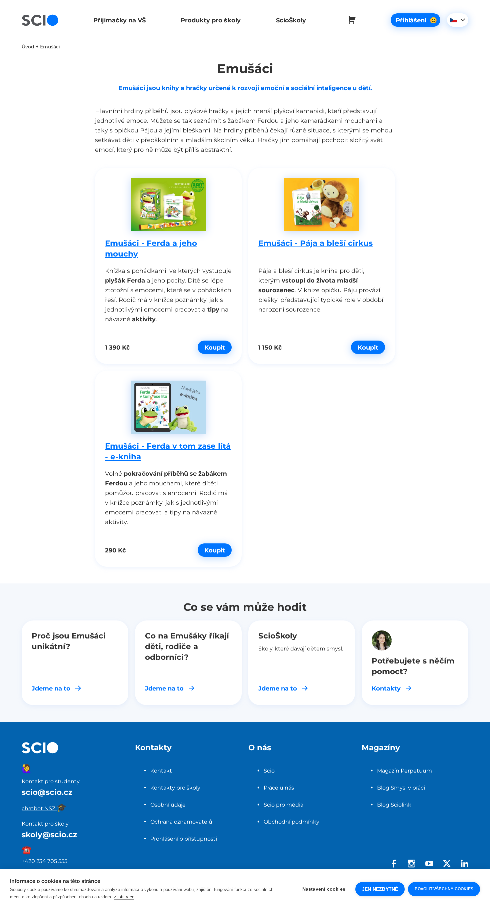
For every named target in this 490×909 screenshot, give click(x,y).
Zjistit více (124, 896)
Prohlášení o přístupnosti (183, 839)
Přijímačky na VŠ (119, 20)
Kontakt (161, 771)
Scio (269, 771)
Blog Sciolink (394, 805)
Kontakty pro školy (175, 788)
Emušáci (50, 46)
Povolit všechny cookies (444, 889)
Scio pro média (283, 805)
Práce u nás (279, 788)
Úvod (28, 46)
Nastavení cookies (323, 889)
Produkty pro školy (211, 20)
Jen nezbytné (380, 889)
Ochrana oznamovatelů (181, 822)
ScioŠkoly (291, 20)
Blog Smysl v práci (401, 788)
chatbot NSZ (44, 808)
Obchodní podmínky (291, 822)
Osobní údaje (168, 805)
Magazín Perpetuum (404, 771)
